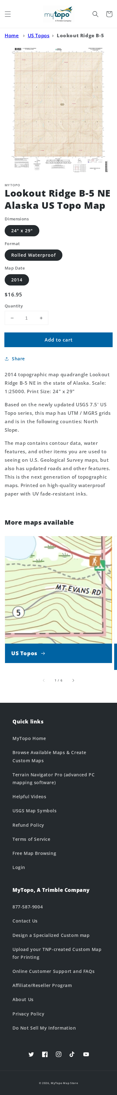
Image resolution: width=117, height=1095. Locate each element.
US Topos (39, 35)
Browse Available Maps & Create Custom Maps (49, 756)
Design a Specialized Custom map (51, 935)
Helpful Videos (29, 796)
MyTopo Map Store (64, 1083)
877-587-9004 (27, 907)
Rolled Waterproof (33, 255)
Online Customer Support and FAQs (53, 971)
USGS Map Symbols (34, 811)
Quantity (14, 306)
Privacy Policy (28, 1014)
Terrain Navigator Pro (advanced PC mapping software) (53, 778)
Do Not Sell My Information (44, 1028)
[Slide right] (73, 680)
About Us (23, 999)
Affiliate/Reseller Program (42, 985)
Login (18, 867)
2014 (16, 280)
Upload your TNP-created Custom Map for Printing (56, 953)
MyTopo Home (29, 738)
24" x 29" (22, 231)
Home (12, 35)
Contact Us (25, 921)
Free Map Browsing (34, 853)
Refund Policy (28, 825)
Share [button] (18, 359)
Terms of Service (31, 839)
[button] (8, 14)
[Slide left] (44, 680)
